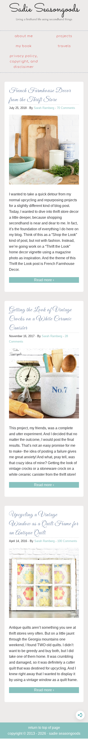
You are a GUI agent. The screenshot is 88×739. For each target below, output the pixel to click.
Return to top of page (44, 727)
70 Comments (66, 108)
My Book (24, 46)
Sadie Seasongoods (44, 14)
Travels (64, 46)
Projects (64, 36)
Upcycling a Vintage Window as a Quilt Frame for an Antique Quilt (43, 524)
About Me (24, 36)
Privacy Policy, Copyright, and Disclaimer (24, 61)
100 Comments (67, 541)
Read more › (44, 280)
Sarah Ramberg (44, 108)
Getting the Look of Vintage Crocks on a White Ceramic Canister (40, 319)
